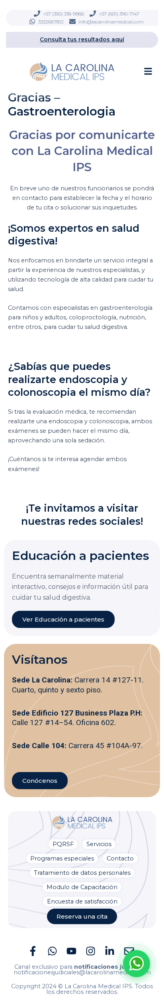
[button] (148, 71)
